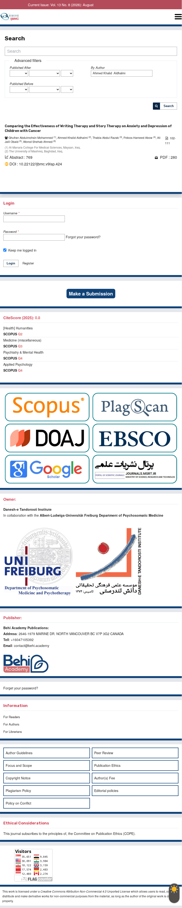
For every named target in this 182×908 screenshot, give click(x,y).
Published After (20, 67)
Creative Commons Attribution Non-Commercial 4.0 (73, 891)
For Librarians (12, 731)
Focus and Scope (19, 765)
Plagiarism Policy (18, 790)
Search (169, 106)
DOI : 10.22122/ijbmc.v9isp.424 (35, 164)
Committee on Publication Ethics (98, 833)
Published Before (21, 83)
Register (28, 263)
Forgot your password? (83, 236)
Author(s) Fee (104, 778)
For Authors (11, 724)
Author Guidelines (19, 752)
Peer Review (103, 752)
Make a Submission (91, 293)
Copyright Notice (18, 778)
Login (11, 263)
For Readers (11, 717)
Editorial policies (106, 790)
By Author (98, 67)
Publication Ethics (107, 765)
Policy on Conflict (18, 803)
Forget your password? (20, 688)
